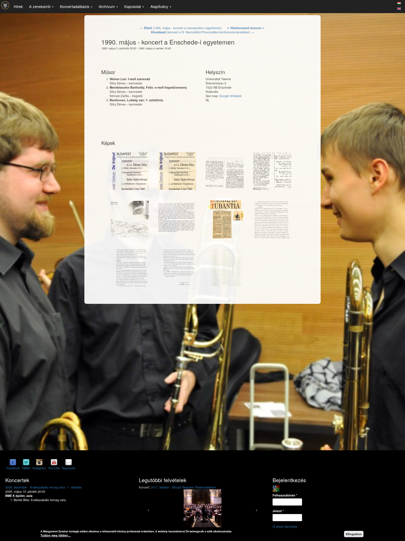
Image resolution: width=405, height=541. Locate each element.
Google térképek (230, 96)
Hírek (18, 6)
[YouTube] (54, 462)
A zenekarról (40, 6)
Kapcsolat (133, 6)
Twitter (26, 468)
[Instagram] (39, 462)
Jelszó (278, 511)
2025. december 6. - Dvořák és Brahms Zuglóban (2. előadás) (46, 487)
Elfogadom (354, 534)
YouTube (54, 468)
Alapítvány (159, 6)
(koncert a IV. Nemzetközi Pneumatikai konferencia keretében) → (202, 32)
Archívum (107, 6)
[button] (148, 508)
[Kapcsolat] (68, 462)
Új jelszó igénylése (285, 526)
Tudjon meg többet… (55, 535)
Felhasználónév (285, 495)
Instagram (39, 468)
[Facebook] (12, 462)
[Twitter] (26, 462)
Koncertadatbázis (75, 6)
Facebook (13, 468)
